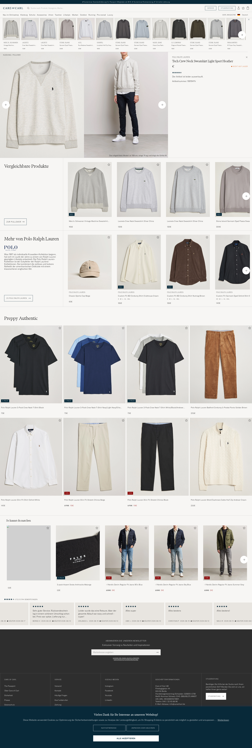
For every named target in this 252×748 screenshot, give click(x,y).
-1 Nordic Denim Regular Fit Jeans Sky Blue (173, 584)
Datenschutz (9, 705)
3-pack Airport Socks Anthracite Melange (74, 584)
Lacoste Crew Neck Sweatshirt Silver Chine (136, 221)
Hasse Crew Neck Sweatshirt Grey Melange (160, 45)
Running (91, 15)
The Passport (9, 686)
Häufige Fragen (61, 695)
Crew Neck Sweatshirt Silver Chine (28, 45)
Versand (58, 686)
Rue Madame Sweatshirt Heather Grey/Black (85, 45)
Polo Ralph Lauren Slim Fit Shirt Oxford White (20, 500)
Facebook (109, 690)
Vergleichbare (26, 166)
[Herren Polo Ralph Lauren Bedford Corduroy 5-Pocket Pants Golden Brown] (221, 364)
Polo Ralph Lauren (181, 57)
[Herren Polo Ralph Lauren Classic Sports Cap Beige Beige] (90, 262)
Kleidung (24, 15)
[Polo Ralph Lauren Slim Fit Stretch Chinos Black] (158, 497)
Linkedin (108, 700)
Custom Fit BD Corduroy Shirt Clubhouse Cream (138, 296)
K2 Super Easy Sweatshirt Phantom (235, 45)
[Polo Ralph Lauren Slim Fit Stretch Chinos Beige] (94, 497)
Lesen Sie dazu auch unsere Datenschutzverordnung (126, 659)
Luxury (110, 15)
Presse (7, 700)
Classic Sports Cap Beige (79, 296)
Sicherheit (8, 695)
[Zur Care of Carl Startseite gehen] (13, 8)
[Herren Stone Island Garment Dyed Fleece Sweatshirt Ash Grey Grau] (142, 29)
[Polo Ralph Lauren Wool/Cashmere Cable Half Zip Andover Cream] (221, 497)
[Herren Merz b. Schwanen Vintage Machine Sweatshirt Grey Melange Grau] (11, 29)
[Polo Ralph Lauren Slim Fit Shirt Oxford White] (31, 497)
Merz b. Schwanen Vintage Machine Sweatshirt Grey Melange (88, 221)
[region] (126, 614)
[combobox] (245, 15)
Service (210, 8)
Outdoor (83, 15)
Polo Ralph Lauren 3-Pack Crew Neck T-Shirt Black (22, 407)
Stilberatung (227, 8)
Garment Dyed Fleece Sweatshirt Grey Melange (216, 45)
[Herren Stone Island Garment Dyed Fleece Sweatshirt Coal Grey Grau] (198, 29)
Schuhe (32, 15)
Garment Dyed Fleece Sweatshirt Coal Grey (196, 45)
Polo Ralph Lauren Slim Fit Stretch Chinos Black (148, 500)
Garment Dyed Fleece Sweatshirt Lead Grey (122, 45)
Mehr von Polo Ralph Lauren (31, 239)
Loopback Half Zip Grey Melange (104, 45)
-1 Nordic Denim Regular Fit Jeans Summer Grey (224, 584)
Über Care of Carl (11, 690)
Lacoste (25, 42)
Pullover (16, 55)
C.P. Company (176, 42)
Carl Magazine (229, 15)
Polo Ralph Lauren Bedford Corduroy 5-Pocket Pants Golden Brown (219, 407)
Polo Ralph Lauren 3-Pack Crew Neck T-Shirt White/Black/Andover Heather (155, 407)
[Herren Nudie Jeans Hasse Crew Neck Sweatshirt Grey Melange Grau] (160, 29)
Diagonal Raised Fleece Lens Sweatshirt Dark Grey (178, 45)
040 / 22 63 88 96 (170, 701)
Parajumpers (232, 42)
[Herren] (29, 552)
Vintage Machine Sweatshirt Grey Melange (11, 45)
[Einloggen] (239, 8)
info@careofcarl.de (177, 704)
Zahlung (58, 705)
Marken (75, 15)
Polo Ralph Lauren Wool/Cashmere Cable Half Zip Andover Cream (218, 500)
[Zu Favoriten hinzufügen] (108, 165)
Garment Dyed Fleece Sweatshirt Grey (66, 45)
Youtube (108, 695)
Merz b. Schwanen (11, 42)
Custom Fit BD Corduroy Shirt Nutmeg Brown (186, 296)
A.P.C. (80, 42)
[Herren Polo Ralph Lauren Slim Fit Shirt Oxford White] (31, 457)
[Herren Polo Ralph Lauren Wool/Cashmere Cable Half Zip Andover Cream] (221, 457)
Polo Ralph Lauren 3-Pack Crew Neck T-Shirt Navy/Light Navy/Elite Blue (92, 407)
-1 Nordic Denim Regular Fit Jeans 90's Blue (124, 584)
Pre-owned (101, 15)
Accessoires (42, 15)
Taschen (58, 15)
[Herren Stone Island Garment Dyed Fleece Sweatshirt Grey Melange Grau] (216, 29)
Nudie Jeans (157, 42)
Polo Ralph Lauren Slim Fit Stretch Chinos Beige (84, 500)
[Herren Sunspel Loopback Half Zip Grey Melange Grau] (104, 29)
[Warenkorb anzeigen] (248, 8)
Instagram (109, 686)
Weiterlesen (223, 720)
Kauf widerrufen (61, 700)
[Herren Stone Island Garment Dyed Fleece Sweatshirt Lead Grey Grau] (123, 29)
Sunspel (100, 42)
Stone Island (65, 42)
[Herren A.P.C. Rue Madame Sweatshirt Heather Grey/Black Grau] (86, 29)
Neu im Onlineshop (11, 15)
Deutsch (245, 15)
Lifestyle (66, 15)
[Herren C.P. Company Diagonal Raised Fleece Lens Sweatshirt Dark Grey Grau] (179, 29)
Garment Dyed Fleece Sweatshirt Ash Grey (140, 45)
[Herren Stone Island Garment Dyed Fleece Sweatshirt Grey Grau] (67, 29)
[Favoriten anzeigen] (243, 8)
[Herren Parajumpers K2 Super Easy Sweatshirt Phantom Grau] (235, 29)
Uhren (50, 15)
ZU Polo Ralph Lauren (16, 298)
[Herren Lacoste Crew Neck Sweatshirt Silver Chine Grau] (30, 29)
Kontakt (58, 690)
